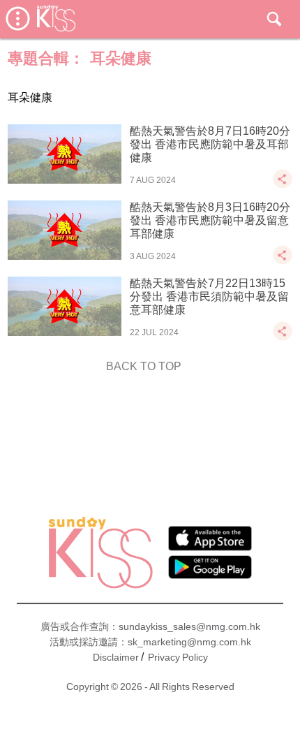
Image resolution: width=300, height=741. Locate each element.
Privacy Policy (178, 657)
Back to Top (143, 366)
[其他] (282, 185)
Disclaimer (116, 657)
